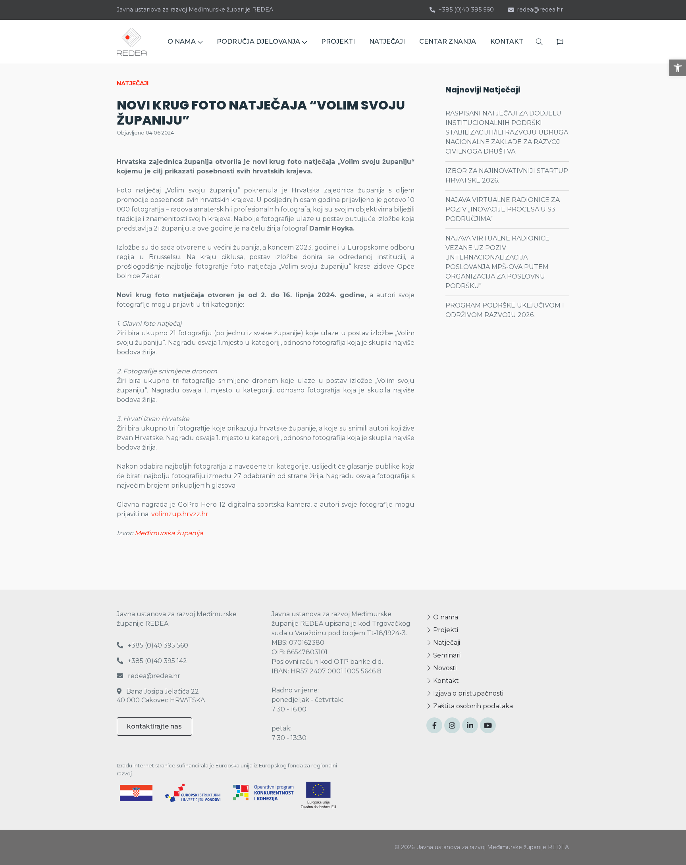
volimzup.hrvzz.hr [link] (179, 514)
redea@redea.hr (540, 9)
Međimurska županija (169, 533)
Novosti (444, 668)
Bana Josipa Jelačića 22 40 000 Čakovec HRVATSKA (161, 696)
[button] (677, 68)
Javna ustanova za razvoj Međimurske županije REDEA (195, 9)
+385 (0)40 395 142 (156, 661)
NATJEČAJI (387, 41)
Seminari (446, 655)
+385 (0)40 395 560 (466, 9)
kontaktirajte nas (154, 726)
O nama (445, 617)
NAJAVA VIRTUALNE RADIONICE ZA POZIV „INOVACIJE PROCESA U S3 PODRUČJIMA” (502, 209)
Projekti (445, 630)
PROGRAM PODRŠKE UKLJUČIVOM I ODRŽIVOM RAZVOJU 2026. (504, 310)
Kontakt (445, 680)
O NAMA (182, 41)
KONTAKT (506, 41)
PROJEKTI (338, 41)
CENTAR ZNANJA (447, 41)
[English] (559, 42)
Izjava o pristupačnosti (467, 693)
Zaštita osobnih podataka (472, 706)
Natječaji (446, 642)
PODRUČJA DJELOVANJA (258, 41)
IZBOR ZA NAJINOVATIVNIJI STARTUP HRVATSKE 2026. (506, 175)
